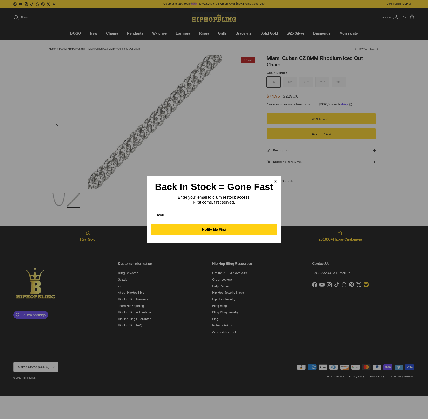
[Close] (275, 181)
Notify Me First (214, 229)
